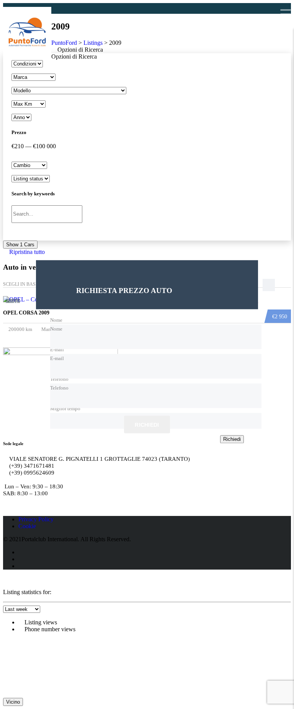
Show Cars (20, 244)
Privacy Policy (36, 519)
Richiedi (147, 425)
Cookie (27, 526)
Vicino (13, 702)
